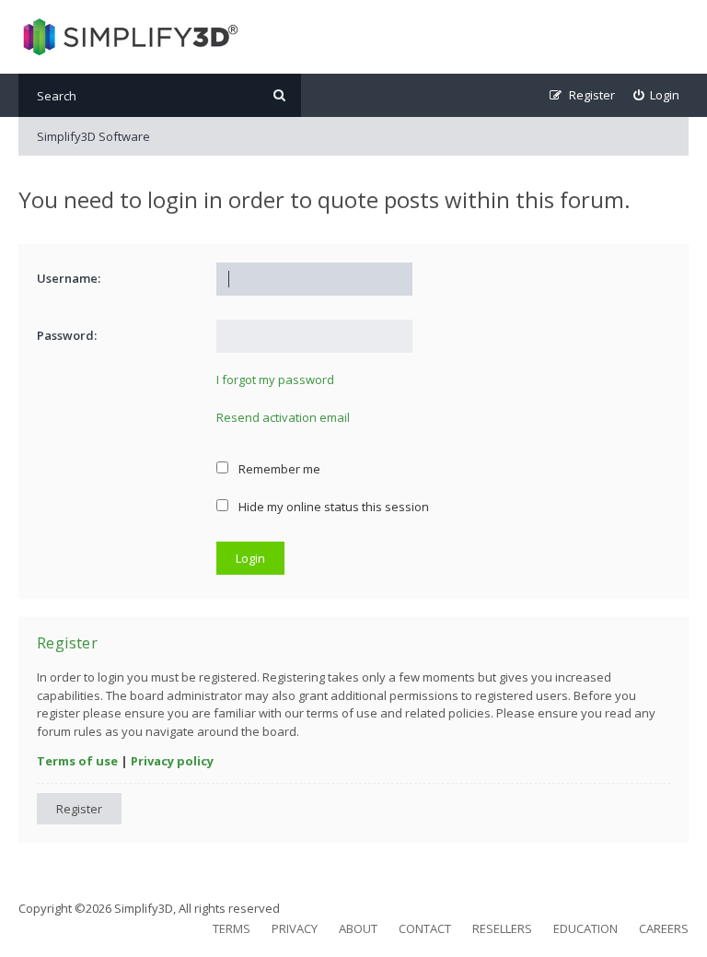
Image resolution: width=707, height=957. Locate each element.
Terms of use (77, 761)
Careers (664, 928)
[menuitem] (657, 95)
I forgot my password (275, 379)
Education (585, 928)
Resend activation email (283, 417)
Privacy (295, 928)
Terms (231, 928)
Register (79, 808)
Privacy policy (172, 761)
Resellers (502, 928)
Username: (68, 278)
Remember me (278, 469)
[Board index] (128, 36)
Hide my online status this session (332, 506)
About (358, 928)
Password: (67, 335)
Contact (425, 928)
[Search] (279, 95)
